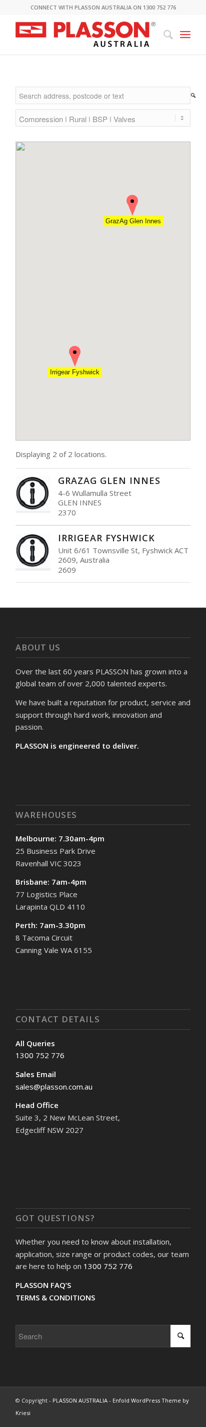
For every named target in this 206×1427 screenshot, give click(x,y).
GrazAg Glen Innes (109, 480)
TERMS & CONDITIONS (55, 1297)
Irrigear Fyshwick (106, 538)
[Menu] (185, 34)
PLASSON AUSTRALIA (80, 1400)
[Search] (163, 34)
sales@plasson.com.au (54, 1087)
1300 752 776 (40, 1055)
